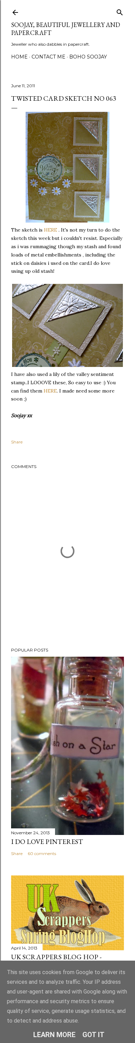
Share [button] (16, 441)
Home (19, 57)
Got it (93, 1035)
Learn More (54, 1035)
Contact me (48, 57)
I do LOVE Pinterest (47, 841)
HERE (50, 230)
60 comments (42, 853)
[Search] (120, 11)
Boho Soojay (88, 57)
